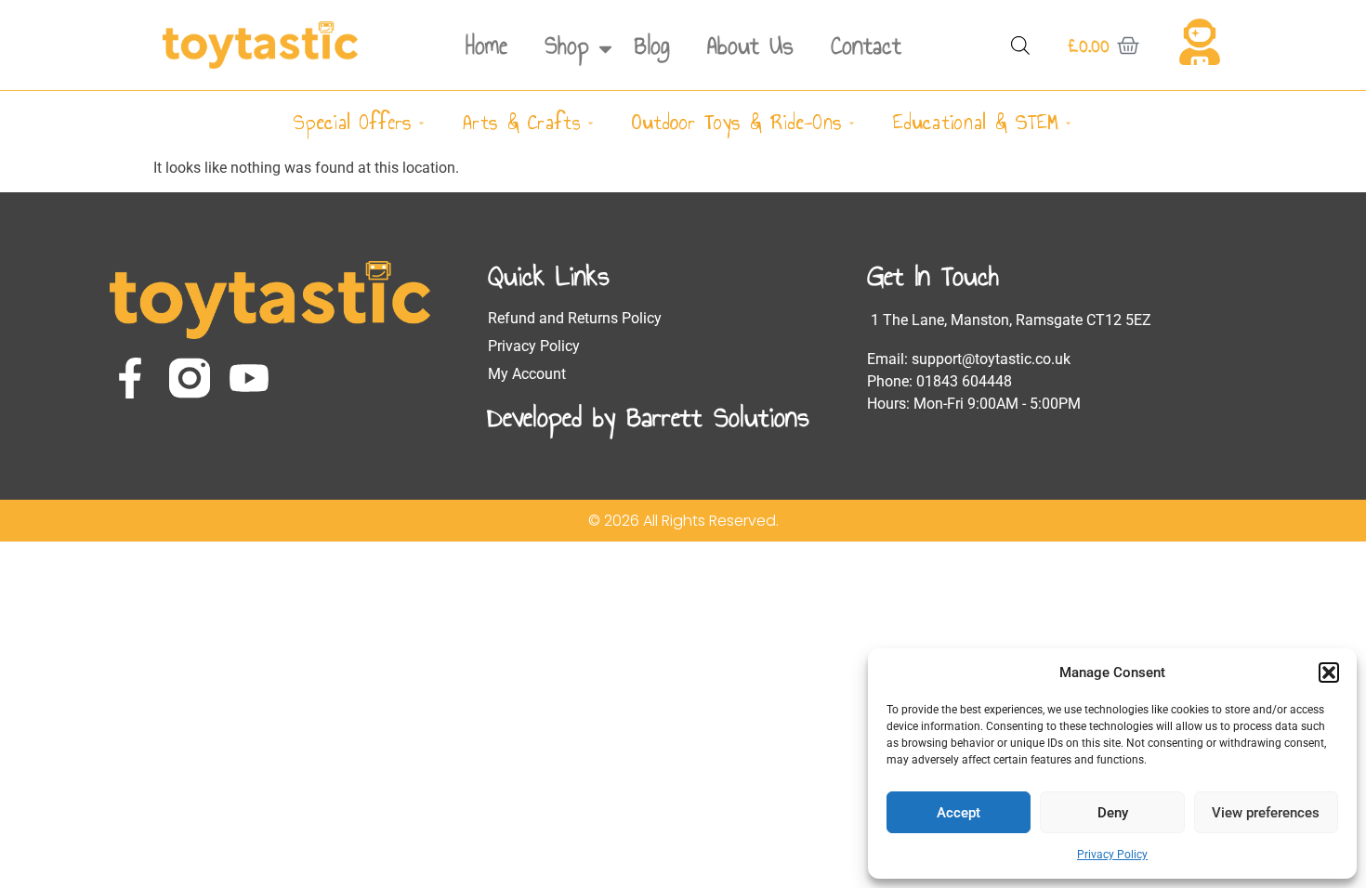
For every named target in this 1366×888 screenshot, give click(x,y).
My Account (527, 374)
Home (486, 45)
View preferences (1266, 812)
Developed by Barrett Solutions (648, 417)
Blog (652, 45)
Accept (958, 812)
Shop (567, 45)
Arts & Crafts (522, 122)
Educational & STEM (975, 122)
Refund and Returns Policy (575, 318)
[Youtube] (249, 378)
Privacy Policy (1112, 854)
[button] (1329, 672)
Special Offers (353, 122)
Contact (866, 45)
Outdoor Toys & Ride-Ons (737, 122)
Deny (1112, 812)
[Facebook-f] (130, 378)
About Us (750, 45)
